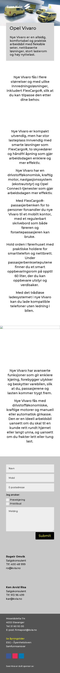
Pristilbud (15, 503)
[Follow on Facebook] (8, 655)
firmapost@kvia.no (26, 629)
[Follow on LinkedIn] (21, 655)
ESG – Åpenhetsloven (18, 642)
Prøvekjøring (17, 499)
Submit (45, 536)
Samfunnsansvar (15, 646)
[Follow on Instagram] (15, 655)
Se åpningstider (15, 638)
